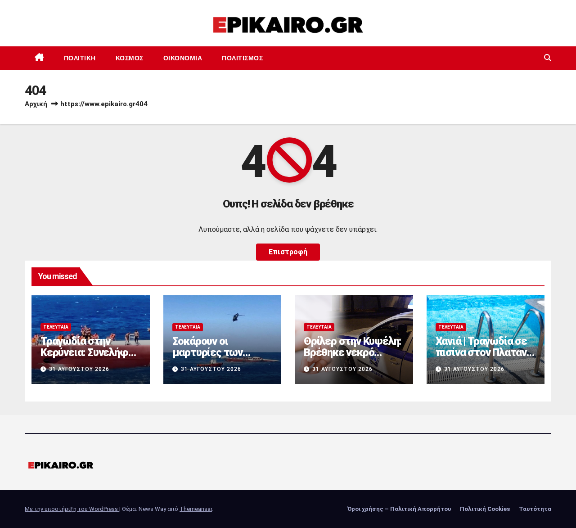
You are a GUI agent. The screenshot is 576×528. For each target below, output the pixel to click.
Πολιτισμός (242, 58)
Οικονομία (182, 58)
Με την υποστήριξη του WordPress (72, 508)
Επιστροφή (288, 252)
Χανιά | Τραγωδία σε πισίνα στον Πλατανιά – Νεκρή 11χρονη (486, 352)
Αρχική (36, 104)
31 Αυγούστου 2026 (79, 369)
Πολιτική (80, 58)
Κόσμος (130, 58)
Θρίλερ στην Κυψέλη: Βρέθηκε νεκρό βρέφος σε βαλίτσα (352, 352)
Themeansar (196, 508)
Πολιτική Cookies (485, 508)
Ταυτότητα (535, 508)
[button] (547, 58)
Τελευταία (55, 327)
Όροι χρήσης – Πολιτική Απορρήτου (399, 508)
